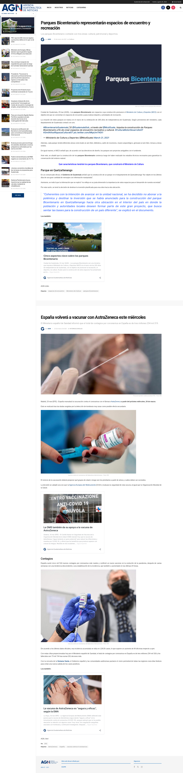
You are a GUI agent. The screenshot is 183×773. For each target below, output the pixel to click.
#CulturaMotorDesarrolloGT (129, 130)
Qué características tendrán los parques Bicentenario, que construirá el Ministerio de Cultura (101, 164)
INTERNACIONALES (76, 328)
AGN (49, 39)
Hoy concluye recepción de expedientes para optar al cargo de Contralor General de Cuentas (22, 64)
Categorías (81, 7)
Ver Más (18, 195)
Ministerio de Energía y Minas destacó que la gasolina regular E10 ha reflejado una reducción (21, 52)
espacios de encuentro (56, 291)
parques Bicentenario (90, 291)
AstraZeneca (116, 401)
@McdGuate (109, 127)
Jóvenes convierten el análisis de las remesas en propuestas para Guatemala (22, 170)
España (62, 746)
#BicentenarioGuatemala (55, 127)
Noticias (69, 7)
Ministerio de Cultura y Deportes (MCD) (141, 112)
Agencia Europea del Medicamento (82, 485)
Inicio (49, 7)
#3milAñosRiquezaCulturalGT (58, 132)
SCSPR (63, 767)
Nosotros (59, 7)
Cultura (71, 39)
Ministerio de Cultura (74, 291)
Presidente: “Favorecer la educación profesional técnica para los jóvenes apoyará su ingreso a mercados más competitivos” (21, 78)
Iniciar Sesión (177, 2)
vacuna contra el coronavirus (77, 746)
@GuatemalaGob (80, 127)
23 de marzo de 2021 (60, 39)
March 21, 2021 (101, 137)
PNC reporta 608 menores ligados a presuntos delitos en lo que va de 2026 (22, 40)
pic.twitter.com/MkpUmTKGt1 (88, 132)
